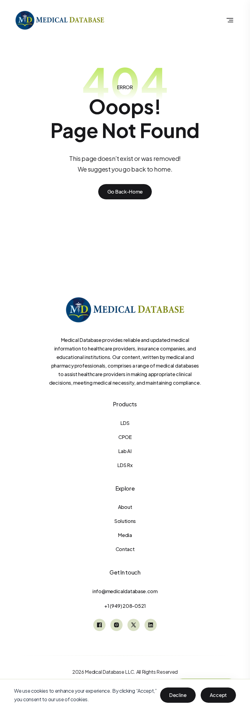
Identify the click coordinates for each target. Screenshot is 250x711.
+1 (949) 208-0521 (125, 606)
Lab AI (124, 451)
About (125, 507)
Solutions (125, 521)
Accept (218, 695)
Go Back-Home (125, 191)
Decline (178, 695)
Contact (125, 549)
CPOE (125, 437)
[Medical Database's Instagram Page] (116, 625)
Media (125, 535)
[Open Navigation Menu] (230, 20)
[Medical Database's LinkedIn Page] (151, 625)
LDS (124, 423)
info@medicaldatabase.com (125, 591)
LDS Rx (124, 465)
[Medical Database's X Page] (133, 625)
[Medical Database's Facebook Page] (99, 625)
